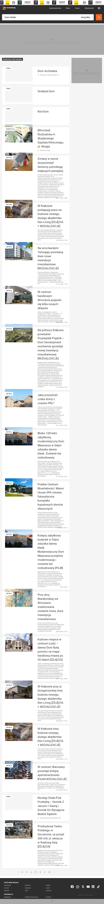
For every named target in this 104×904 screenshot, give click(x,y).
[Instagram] (77, 887)
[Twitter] (82, 887)
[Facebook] (72, 887)
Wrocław (27, 885)
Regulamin (7, 897)
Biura (68, 8)
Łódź (26, 890)
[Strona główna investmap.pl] (9, 8)
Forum (77, 8)
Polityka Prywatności (31, 897)
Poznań (6, 888)
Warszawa (7, 885)
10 (49, 872)
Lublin (48, 888)
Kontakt (48, 897)
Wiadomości (89, 8)
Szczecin (48, 890)
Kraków (48, 885)
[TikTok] (98, 887)
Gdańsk (6, 890)
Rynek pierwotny (55, 8)
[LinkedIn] (93, 887)
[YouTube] (88, 887)
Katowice (28, 888)
